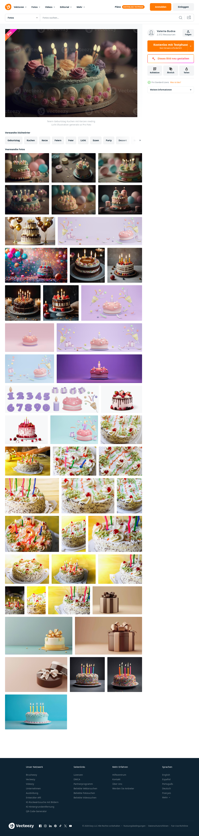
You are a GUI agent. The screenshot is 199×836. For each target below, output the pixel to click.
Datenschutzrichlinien (158, 825)
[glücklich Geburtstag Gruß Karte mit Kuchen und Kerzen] (36, 711)
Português (167, 783)
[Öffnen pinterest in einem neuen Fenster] (55, 826)
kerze (45, 140)
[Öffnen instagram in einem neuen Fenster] (45, 826)
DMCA (77, 779)
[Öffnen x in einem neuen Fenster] (65, 826)
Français (166, 793)
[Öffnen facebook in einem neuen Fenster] (40, 826)
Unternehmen (33, 788)
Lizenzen (78, 774)
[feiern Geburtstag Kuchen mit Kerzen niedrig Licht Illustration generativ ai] (27, 168)
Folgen (188, 34)
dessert (123, 140)
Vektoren (19, 7)
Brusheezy (31, 774)
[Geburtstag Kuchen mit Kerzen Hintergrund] (87, 265)
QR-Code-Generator (36, 811)
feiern (58, 140)
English (166, 774)
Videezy (30, 783)
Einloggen (183, 6)
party (109, 140)
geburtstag (14, 140)
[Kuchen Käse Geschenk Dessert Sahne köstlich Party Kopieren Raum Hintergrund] (38, 636)
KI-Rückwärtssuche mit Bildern (42, 802)
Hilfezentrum (119, 774)
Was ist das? (175, 82)
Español (166, 779)
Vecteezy (30, 779)
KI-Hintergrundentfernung (40, 806)
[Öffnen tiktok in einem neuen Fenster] (60, 826)
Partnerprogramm (83, 783)
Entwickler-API (33, 797)
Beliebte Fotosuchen (84, 793)
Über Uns (117, 783)
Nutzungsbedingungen (134, 825)
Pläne (118, 6)
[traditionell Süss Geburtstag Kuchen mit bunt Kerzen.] (121, 429)
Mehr (79, 7)
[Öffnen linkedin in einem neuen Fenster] (50, 826)
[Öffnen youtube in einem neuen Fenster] (70, 826)
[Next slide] (137, 140)
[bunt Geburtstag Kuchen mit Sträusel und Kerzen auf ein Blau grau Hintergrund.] (87, 674)
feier (71, 140)
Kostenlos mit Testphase (170, 46)
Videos (48, 7)
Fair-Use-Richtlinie (179, 825)
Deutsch (166, 788)
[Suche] (180, 17)
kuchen (31, 140)
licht (83, 140)
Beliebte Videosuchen (85, 797)
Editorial (64, 7)
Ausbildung (32, 793)
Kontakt (116, 779)
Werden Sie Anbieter (123, 788)
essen (96, 140)
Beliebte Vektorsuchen (85, 788)
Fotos (34, 7)
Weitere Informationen (161, 89)
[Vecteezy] (8, 7)
